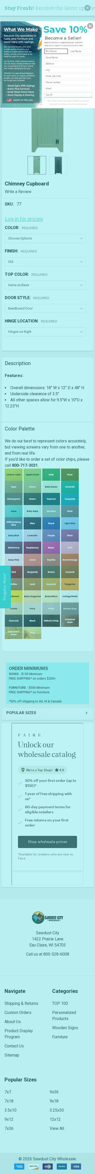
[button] (90, 26)
